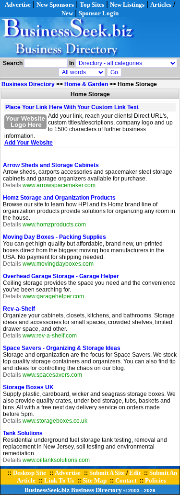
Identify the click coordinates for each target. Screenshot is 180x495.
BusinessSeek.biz (47, 490)
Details (12, 185)
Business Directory (28, 84)
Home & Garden (86, 84)
